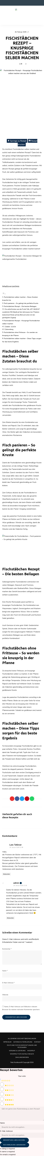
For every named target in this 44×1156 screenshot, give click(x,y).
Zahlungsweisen (22, 1057)
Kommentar (7, 949)
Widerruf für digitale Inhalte (22, 1054)
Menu (40, 15)
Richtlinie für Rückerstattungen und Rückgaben (22, 1046)
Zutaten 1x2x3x (10, 327)
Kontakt (37, 1042)
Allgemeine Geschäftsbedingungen (22, 1038)
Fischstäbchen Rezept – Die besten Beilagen (20, 306)
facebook (3, 3)
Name (5, 971)
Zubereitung (9, 329)
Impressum (7, 1042)
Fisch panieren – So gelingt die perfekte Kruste (21, 303)
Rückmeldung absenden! (14, 1145)
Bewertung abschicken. (14, 1140)
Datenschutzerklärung (22, 1042)
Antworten (6, 874)
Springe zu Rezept (17, 140)
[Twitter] (22, 798)
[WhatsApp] (32, 798)
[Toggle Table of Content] (4, 294)
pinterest (12, 3)
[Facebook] (17, 798)
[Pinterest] (27, 798)
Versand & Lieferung (17, 1051)
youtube (17, 3)
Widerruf (31, 1051)
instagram (8, 3)
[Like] (12, 798)
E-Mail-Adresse (8, 983)
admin (16, 883)
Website (5, 995)
